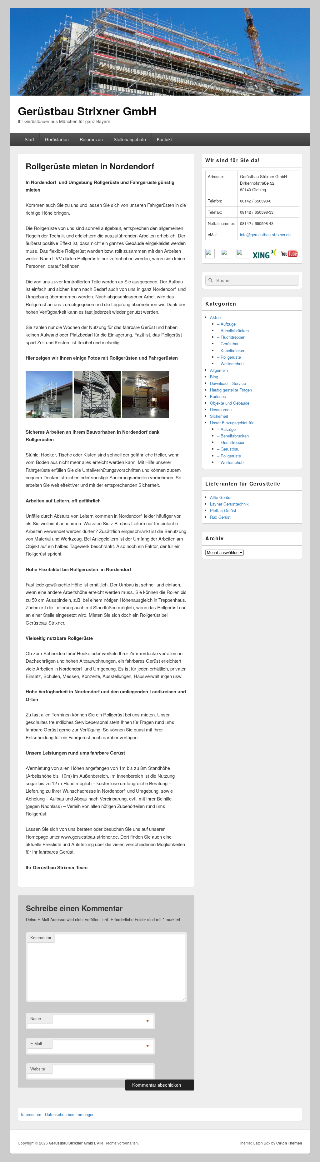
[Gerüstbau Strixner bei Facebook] (210, 257)
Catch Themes (289, 1143)
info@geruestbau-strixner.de (265, 234)
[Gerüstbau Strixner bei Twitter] (225, 257)
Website (37, 1069)
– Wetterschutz (231, 364)
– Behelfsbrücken (233, 330)
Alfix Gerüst (221, 497)
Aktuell (216, 317)
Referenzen (91, 139)
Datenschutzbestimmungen (69, 1114)
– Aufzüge (226, 324)
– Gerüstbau (228, 344)
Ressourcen (221, 409)
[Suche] (210, 280)
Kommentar (40, 937)
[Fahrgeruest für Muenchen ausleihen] (49, 416)
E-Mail (36, 1043)
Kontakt (164, 139)
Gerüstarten (57, 139)
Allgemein (219, 370)
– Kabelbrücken (231, 350)
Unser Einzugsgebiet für (231, 423)
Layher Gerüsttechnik (229, 504)
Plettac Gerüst (223, 510)
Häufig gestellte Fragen (231, 390)
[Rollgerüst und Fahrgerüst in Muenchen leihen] (97, 416)
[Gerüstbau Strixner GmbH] (160, 93)
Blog (214, 377)
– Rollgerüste (229, 357)
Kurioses (218, 396)
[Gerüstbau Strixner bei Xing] (265, 257)
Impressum (31, 1114)
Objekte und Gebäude (229, 403)
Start (29, 139)
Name (35, 1018)
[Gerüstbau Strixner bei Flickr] (243, 257)
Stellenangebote (130, 139)
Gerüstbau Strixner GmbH (87, 110)
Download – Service (228, 383)
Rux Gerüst (220, 517)
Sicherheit (219, 416)
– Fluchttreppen (231, 337)
